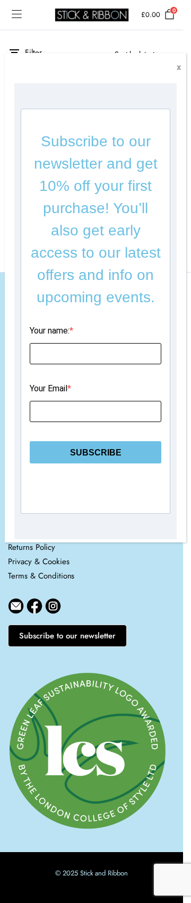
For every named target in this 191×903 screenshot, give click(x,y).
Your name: (50, 331)
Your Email (48, 388)
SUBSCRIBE (95, 452)
